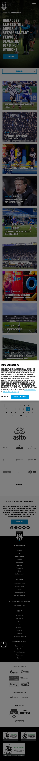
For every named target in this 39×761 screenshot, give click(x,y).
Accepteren (20, 397)
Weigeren (5, 397)
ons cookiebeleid (30, 390)
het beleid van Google (11, 392)
